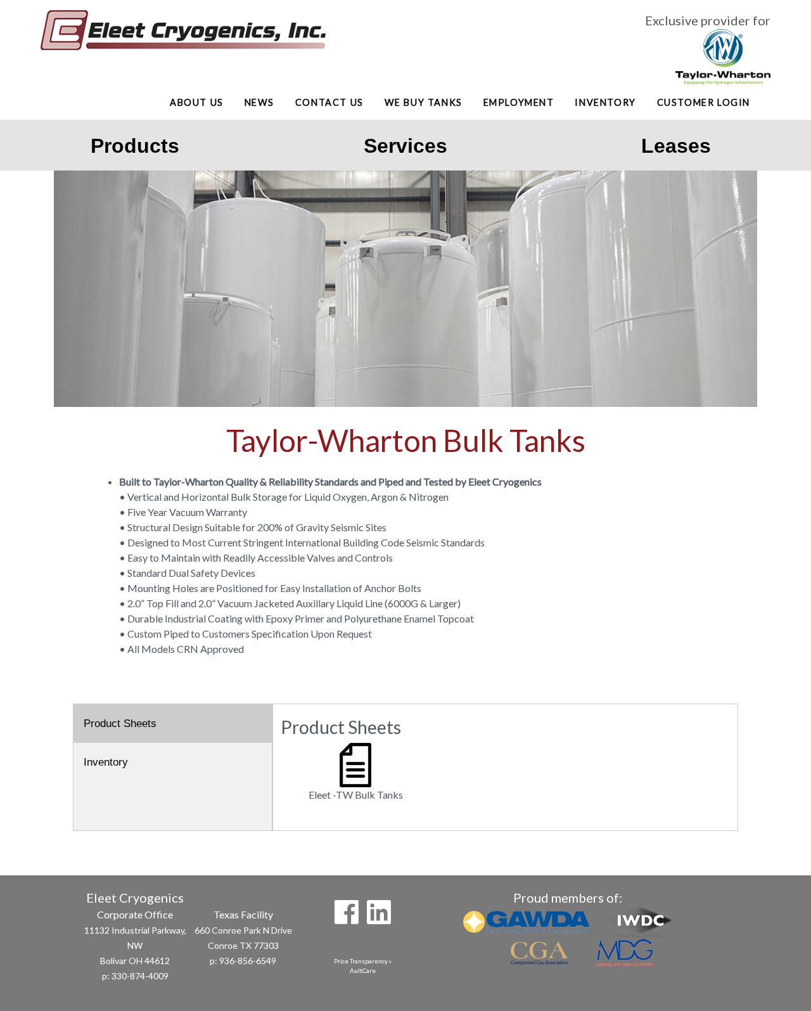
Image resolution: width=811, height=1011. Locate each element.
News (259, 102)
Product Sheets (120, 724)
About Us (197, 102)
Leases (676, 146)
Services (405, 146)
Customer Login (703, 102)
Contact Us (329, 102)
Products (135, 146)
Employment (518, 102)
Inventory (605, 102)
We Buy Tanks (424, 102)
